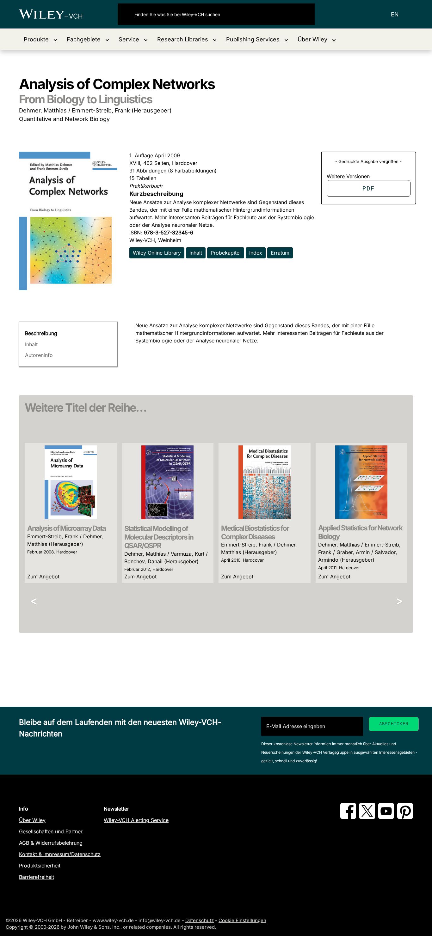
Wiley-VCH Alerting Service (136, 820)
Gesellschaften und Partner (51, 831)
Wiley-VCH (56, 14)
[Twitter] (367, 817)
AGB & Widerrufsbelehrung (51, 843)
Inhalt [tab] (31, 344)
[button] (40, 39)
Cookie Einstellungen (242, 920)
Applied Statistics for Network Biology (360, 531)
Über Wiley (32, 820)
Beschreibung (41, 333)
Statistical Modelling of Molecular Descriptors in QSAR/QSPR (159, 537)
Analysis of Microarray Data (66, 528)
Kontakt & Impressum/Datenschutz (60, 854)
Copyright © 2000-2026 (32, 927)
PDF (368, 188)
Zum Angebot (43, 576)
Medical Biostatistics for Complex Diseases (255, 532)
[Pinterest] (405, 817)
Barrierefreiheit (36, 877)
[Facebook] (348, 817)
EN (395, 14)
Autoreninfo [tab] (39, 355)
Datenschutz (199, 920)
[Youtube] (386, 817)
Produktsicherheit (39, 865)
